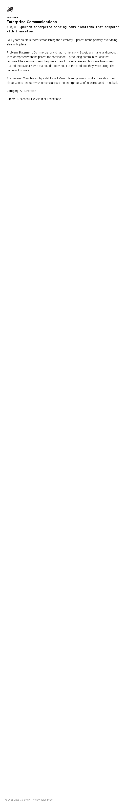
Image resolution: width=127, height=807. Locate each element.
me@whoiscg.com (43, 799)
